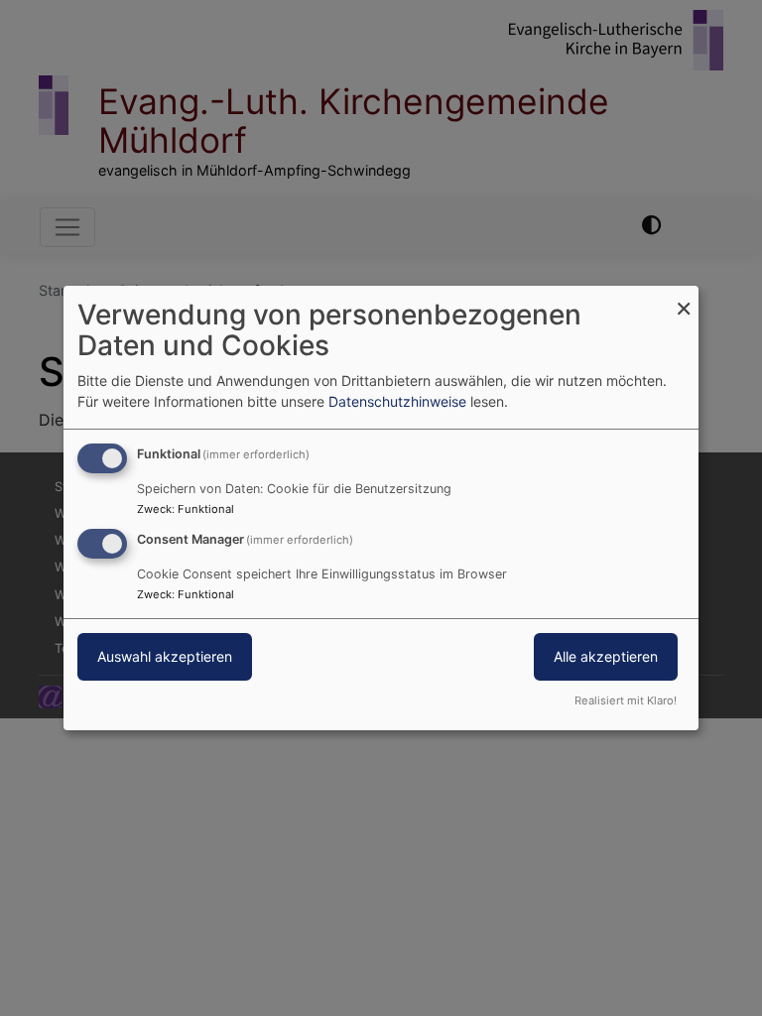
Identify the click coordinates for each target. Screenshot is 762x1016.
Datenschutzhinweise (397, 401)
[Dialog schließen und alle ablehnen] (683, 298)
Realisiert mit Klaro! (625, 700)
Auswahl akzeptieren (164, 656)
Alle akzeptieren (606, 656)
